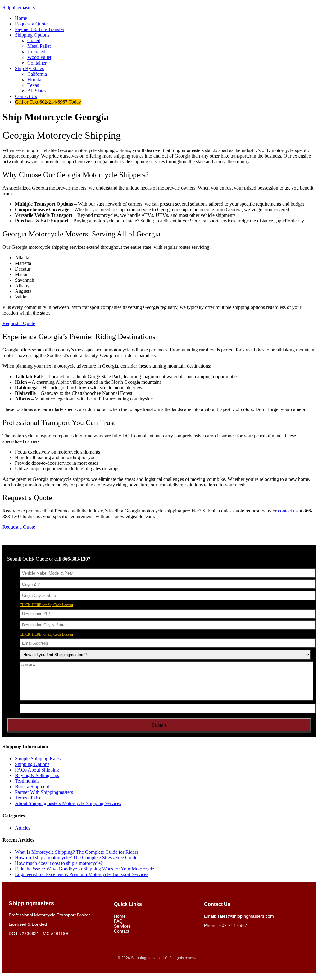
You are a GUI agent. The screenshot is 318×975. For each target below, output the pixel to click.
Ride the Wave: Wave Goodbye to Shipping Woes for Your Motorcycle (84, 868)
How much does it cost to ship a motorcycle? (59, 863)
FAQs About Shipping (37, 769)
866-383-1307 (76, 558)
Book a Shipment (32, 786)
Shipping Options (32, 764)
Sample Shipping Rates (38, 758)
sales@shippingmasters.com (245, 916)
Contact (121, 930)
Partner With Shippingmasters (44, 792)
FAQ (118, 921)
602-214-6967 (233, 925)
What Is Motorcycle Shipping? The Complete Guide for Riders (76, 852)
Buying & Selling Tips (37, 775)
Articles (22, 827)
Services (122, 926)
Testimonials (27, 781)
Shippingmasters (18, 7)
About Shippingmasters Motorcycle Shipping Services (68, 803)
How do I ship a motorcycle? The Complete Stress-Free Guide (76, 857)
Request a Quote (18, 323)
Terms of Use (28, 797)
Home (120, 916)
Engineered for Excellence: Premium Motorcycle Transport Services (81, 874)
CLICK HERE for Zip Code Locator (46, 605)
